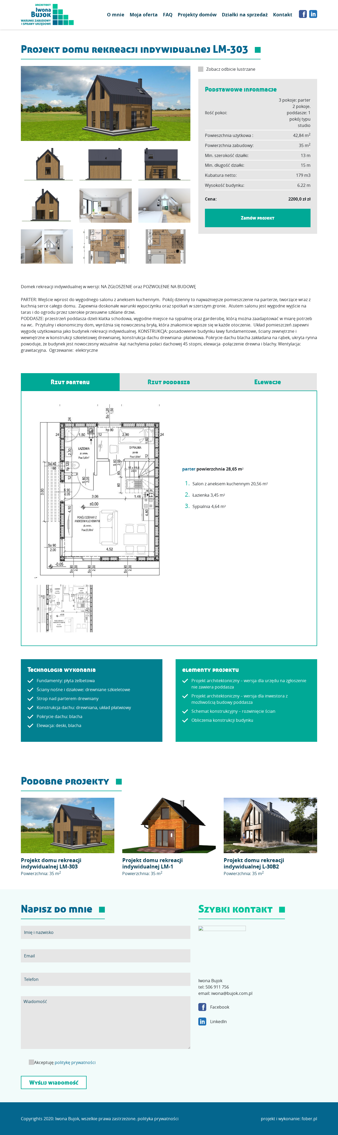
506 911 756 (217, 987)
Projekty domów (197, 14)
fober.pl (309, 1119)
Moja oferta (144, 14)
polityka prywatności (158, 1119)
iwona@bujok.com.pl (231, 993)
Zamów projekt (257, 218)
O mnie (115, 14)
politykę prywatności (75, 1062)
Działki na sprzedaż (245, 14)
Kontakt (282, 14)
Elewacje (267, 382)
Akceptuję (64, 1062)
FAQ (167, 14)
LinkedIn (218, 1021)
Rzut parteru (70, 382)
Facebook (219, 1007)
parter (188, 469)
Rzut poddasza (169, 382)
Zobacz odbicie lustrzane (230, 69)
